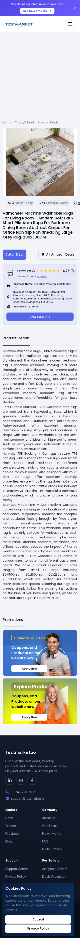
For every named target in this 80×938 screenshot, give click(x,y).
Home (7, 122)
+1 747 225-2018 (23, 792)
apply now (29, 668)
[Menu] (70, 24)
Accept (38, 919)
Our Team (49, 826)
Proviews (12, 833)
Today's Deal (24, 122)
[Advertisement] (40, 78)
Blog (8, 841)
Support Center (16, 869)
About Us (49, 818)
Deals (9, 818)
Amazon (42, 276)
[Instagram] (20, 780)
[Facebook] (32, 780)
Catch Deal (14, 254)
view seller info (40, 317)
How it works (51, 833)
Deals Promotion (54, 876)
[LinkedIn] (9, 780)
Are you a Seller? (54, 869)
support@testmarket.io (27, 798)
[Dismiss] (75, 8)
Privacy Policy (15, 876)
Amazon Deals (47, 122)
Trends (10, 826)
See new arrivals (35, 11)
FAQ (45, 841)
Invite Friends (52, 849)
